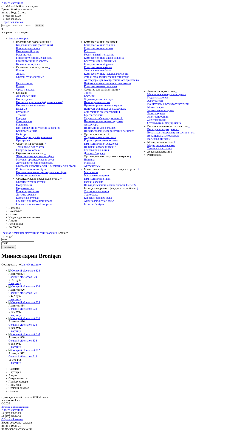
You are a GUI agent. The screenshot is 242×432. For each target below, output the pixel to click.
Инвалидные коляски (97, 102)
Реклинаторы (24, 54)
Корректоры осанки (28, 48)
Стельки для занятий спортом (34, 204)
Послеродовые (25, 99)
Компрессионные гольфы (99, 44)
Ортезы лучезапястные (30, 76)
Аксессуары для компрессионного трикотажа (111, 79)
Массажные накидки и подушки (166, 94)
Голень (20, 86)
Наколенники (24, 83)
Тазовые (21, 114)
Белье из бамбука (94, 204)
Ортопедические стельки (31, 181)
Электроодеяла (156, 113)
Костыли (89, 95)
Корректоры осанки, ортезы (101, 140)
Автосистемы (92, 165)
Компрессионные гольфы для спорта (106, 73)
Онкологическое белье (97, 70)
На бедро (21, 134)
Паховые (21, 108)
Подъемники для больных (100, 127)
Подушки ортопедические (100, 146)
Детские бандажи (94, 153)
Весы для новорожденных (163, 129)
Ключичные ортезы (28, 64)
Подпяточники (25, 188)
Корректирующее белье (98, 197)
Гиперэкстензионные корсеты (34, 57)
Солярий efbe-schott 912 (23, 356)
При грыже (23, 140)
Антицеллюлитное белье (99, 200)
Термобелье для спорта (30, 146)
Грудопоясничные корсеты (32, 60)
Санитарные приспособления (102, 111)
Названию (34, 264)
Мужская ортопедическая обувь (35, 159)
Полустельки (24, 184)
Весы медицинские (159, 138)
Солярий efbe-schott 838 (23, 340)
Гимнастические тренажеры (101, 143)
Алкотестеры (155, 100)
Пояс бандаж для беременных (34, 137)
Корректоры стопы (27, 191)
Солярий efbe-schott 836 (23, 324)
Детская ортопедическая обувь (34, 162)
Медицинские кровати (161, 145)
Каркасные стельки (28, 197)
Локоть (20, 73)
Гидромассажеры (157, 97)
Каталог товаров (19, 38)
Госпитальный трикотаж (99, 54)
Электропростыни (158, 116)
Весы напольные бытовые (163, 135)
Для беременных (26, 95)
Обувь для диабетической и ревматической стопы (46, 165)
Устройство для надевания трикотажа (106, 76)
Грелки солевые (93, 181)
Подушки (89, 159)
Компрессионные (26, 130)
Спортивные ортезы (28, 149)
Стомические (24, 121)
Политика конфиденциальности (15, 407)
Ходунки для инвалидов (98, 99)
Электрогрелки (156, 119)
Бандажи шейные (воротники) (34, 44)
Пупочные (22, 111)
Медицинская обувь (28, 175)
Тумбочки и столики (159, 148)
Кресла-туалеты (93, 114)
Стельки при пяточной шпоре (34, 200)
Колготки (89, 51)
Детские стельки (26, 194)
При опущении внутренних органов (38, 127)
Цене (24, 264)
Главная (6, 232)
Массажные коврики (96, 175)
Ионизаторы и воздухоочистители (168, 103)
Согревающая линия (96, 149)
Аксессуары (91, 124)
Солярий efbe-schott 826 (23, 292)
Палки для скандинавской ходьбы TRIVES (110, 184)
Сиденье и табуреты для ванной (103, 118)
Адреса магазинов (12, 2)
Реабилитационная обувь (31, 169)
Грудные (21, 118)
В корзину (15, 283)
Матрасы (89, 162)
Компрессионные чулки (98, 48)
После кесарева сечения (30, 105)
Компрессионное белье (98, 67)
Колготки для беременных (100, 60)
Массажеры (91, 172)
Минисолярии (155, 107)
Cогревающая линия (96, 191)
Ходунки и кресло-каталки (100, 137)
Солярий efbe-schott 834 (23, 308)
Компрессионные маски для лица (104, 57)
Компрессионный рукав (98, 64)
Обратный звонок (12, 22)
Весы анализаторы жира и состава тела (171, 132)
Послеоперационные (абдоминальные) (39, 102)
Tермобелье (91, 194)
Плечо (20, 70)
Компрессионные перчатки (100, 86)
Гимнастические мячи (97, 178)
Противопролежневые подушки (103, 121)
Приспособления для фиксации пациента (109, 130)
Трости (88, 92)
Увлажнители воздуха (160, 110)
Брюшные (22, 124)
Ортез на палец (25, 89)
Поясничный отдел (27, 51)
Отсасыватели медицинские (164, 122)
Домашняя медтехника (25, 232)
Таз (18, 79)
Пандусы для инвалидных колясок (105, 108)
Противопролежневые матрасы (103, 105)
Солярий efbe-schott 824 (23, 276)
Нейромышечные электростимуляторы (107, 83)
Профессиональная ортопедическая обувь (41, 172)
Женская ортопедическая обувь (35, 156)
